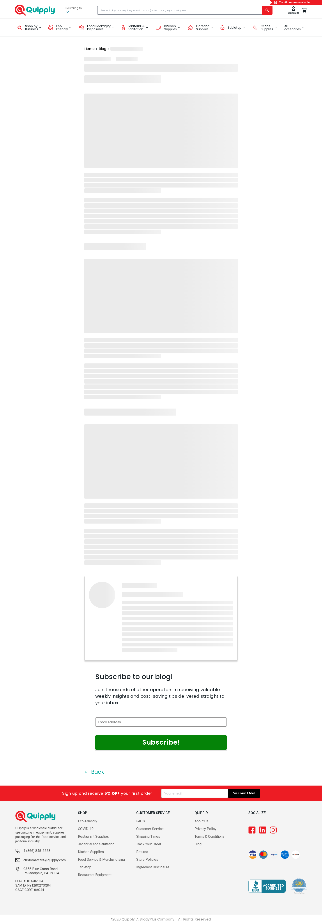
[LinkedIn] (262, 830)
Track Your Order (148, 844)
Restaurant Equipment (94, 875)
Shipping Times (148, 836)
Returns (142, 852)
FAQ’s (140, 821)
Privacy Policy (205, 829)
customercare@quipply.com (44, 860)
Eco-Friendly (87, 821)
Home (89, 48)
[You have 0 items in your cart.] (304, 10)
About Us (202, 821)
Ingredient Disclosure (152, 867)
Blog (102, 48)
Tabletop (84, 867)
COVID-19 (86, 829)
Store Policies (147, 859)
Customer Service (150, 829)
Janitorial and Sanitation (96, 844)
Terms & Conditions (210, 836)
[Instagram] (273, 830)
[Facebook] (252, 830)
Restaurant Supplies (93, 836)
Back (97, 771)
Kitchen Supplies (91, 852)
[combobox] (185, 10)
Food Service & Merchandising (101, 859)
